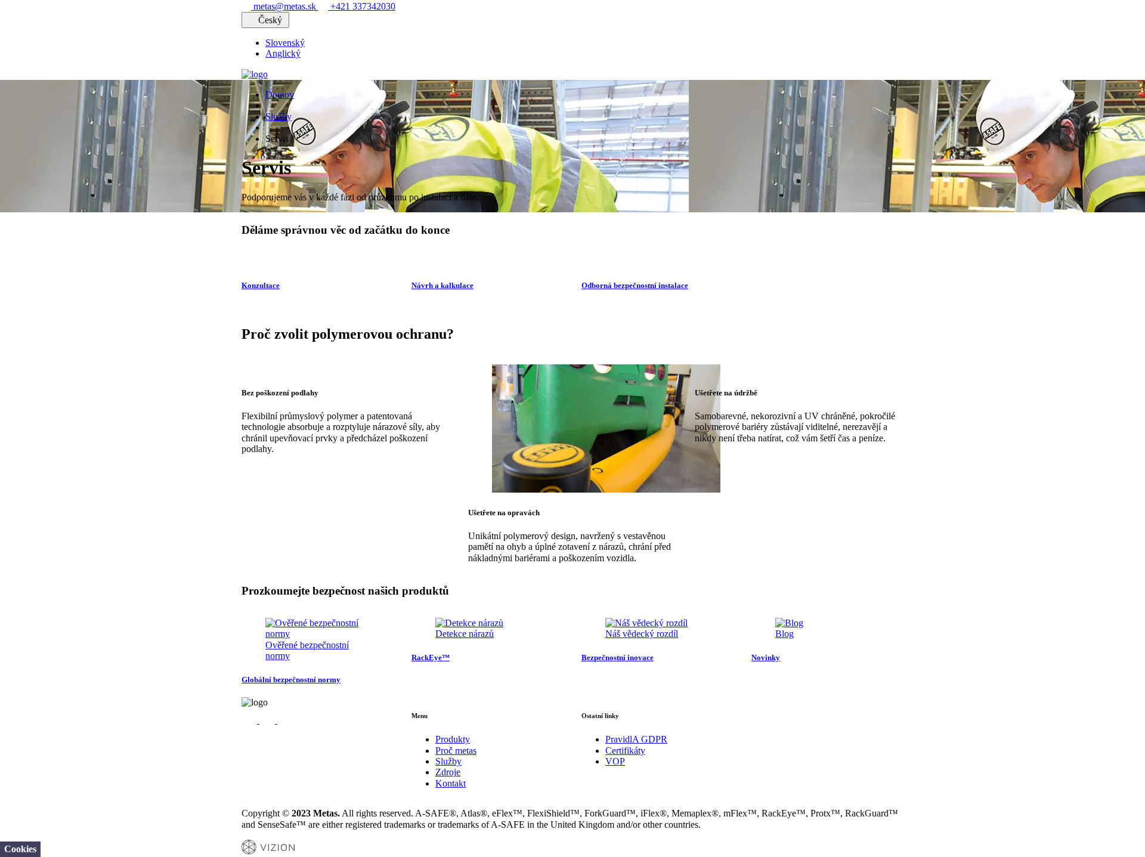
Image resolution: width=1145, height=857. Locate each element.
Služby (278, 117)
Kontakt (450, 783)
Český (270, 20)
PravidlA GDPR (636, 739)
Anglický (283, 53)
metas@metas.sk (284, 6)
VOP (615, 761)
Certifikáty (625, 750)
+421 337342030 (361, 6)
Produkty (452, 739)
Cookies (20, 849)
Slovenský (285, 43)
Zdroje (447, 772)
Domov (279, 94)
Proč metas (455, 750)
